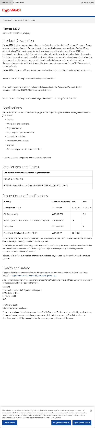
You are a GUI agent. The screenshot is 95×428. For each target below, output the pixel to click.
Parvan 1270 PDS (21, 20)
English (33, 20)
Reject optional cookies (82, 423)
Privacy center (10, 423)
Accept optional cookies (61, 423)
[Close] (91, 410)
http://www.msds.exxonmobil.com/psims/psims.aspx (34, 275)
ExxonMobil (8, 20)
